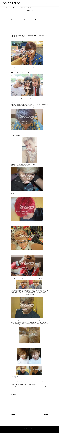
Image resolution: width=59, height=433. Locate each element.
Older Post (46, 414)
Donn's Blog (12, 3)
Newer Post (12, 414)
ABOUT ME (7, 7)
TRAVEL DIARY (29, 7)
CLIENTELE (12, 7)
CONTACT (17, 7)
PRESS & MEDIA (23, 7)
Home (4, 7)
